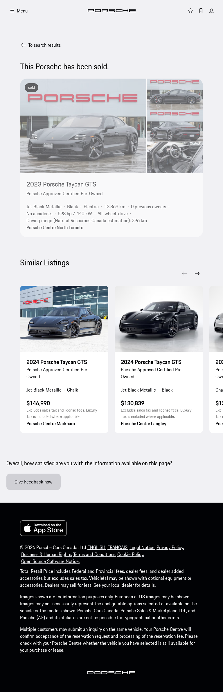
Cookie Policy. (130, 554)
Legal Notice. (142, 547)
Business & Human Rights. (46, 554)
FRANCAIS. (117, 547)
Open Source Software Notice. (50, 561)
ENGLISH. (96, 547)
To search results (44, 44)
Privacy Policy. (170, 547)
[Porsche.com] (112, 10)
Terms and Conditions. (94, 554)
